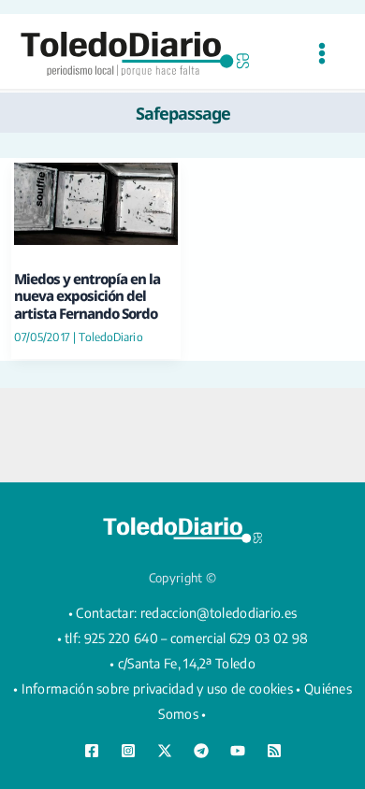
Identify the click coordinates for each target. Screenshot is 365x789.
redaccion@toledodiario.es (219, 613)
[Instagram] (128, 750)
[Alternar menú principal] (321, 54)
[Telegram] (201, 750)
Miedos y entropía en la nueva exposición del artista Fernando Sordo (87, 296)
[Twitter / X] (164, 750)
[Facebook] (91, 750)
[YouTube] (237, 750)
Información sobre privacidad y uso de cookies (158, 688)
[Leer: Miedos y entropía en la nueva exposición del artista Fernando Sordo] (96, 201)
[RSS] (274, 750)
